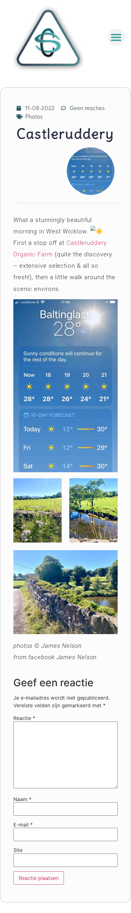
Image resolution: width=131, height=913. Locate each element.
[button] (116, 37)
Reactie (24, 718)
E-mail (23, 824)
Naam (22, 799)
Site (18, 850)
